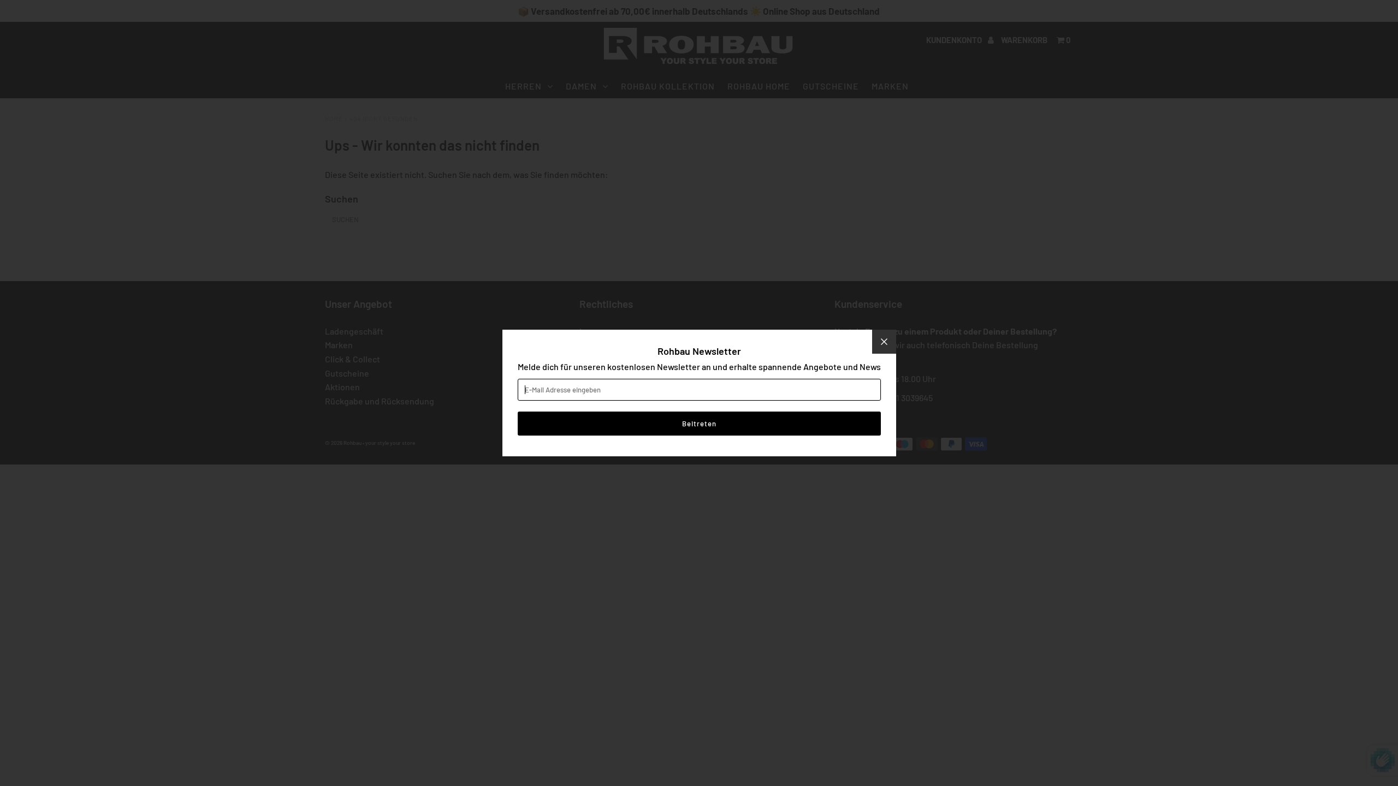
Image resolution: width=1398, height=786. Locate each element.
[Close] (884, 342)
